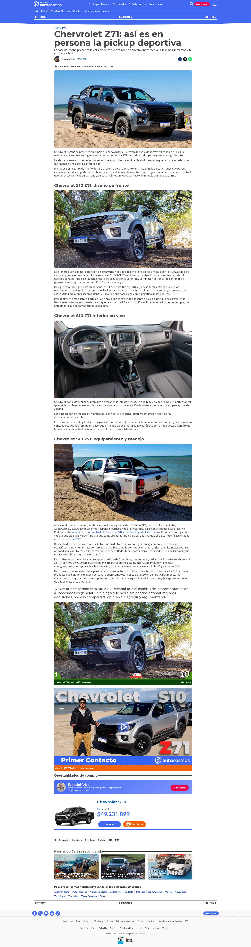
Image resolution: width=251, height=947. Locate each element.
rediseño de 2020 (71, 539)
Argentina (84, 928)
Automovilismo (61, 891)
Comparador (155, 4)
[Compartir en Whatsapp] (190, 59)
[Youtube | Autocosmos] (46, 913)
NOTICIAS (40, 17)
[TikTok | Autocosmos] (57, 913)
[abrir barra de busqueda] (191, 4)
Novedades (180, 891)
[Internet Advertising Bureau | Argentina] (129, 940)
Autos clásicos (79, 891)
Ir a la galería (185, 682)
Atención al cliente (83, 921)
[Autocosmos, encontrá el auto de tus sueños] (48, 4)
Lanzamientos (155, 891)
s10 (105, 66)
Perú (147, 928)
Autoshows (115, 891)
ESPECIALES (125, 17)
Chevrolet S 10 (111, 802)
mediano (76, 66)
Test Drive (137, 824)
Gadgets (128, 891)
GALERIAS (210, 17)
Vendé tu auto (202, 4)
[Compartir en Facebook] (180, 59)
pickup (98, 66)
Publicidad (151, 921)
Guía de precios (137, 4)
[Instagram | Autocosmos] (52, 913)
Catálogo (93, 4)
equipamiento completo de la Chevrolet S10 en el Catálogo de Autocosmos (114, 532)
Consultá (109, 824)
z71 (111, 66)
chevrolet (63, 66)
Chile (93, 928)
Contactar (179, 787)
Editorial (45, 11)
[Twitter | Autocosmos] (40, 913)
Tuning (103, 896)
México (139, 928)
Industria (140, 891)
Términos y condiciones (103, 921)
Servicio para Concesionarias (170, 921)
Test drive (60, 28)
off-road (87, 66)
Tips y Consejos (89, 896)
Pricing (140, 921)
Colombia (103, 928)
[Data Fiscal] (120, 940)
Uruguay (155, 928)
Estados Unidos (126, 928)
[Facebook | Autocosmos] (34, 913)
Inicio (36, 11)
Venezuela (166, 928)
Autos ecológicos (98, 891)
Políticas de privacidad (125, 921)
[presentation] (123, 641)
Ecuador (113, 928)
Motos (168, 891)
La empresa (68, 921)
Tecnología (59, 896)
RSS (186, 921)
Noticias (106, 4)
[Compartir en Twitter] (185, 59)
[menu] (214, 4)
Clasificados (119, 4)
